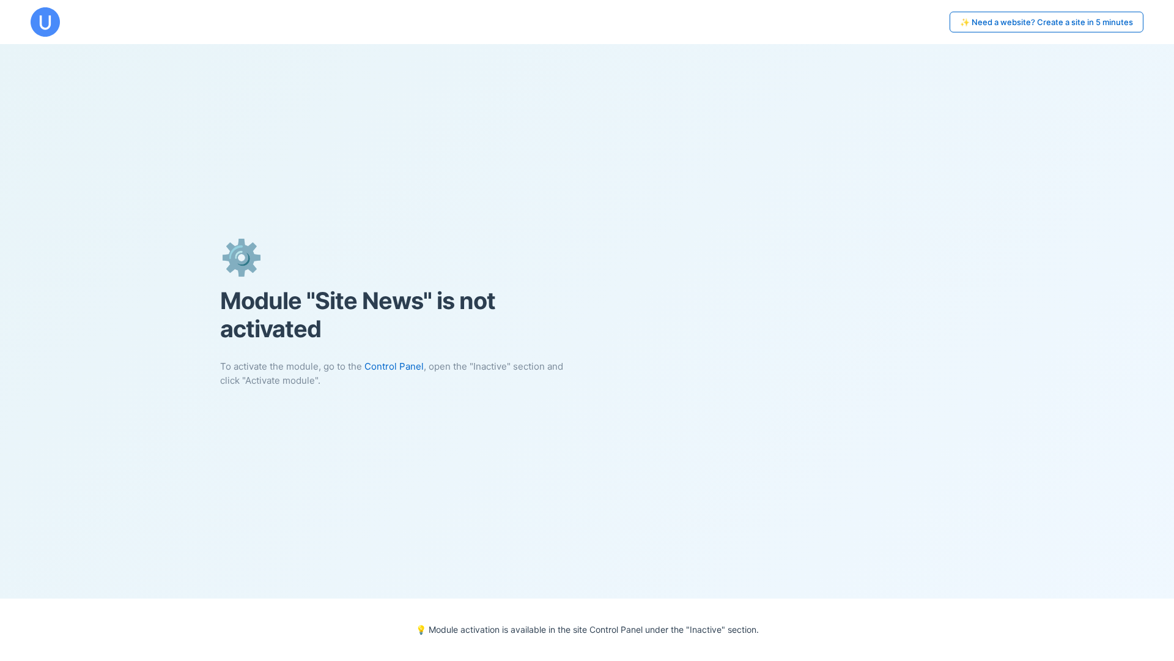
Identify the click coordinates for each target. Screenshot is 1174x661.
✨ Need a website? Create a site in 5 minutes (1046, 22)
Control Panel (394, 366)
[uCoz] (45, 22)
